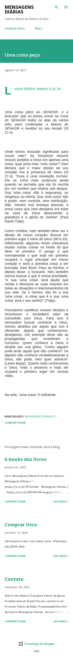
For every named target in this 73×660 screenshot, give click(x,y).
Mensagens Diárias (19, 9)
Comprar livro (21, 524)
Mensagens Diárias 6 (40, 416)
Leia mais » (60, 501)
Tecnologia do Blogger (39, 644)
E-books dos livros (26, 459)
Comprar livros (15, 28)
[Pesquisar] (56, 7)
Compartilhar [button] (15, 422)
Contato (14, 579)
